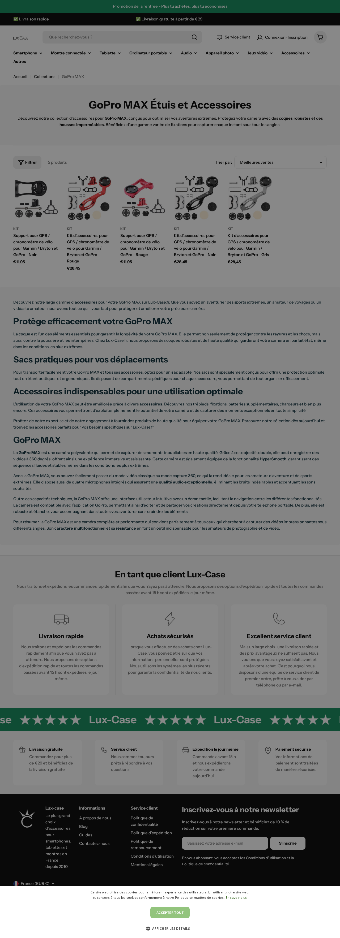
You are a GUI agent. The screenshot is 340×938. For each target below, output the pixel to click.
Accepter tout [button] (170, 912)
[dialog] (170, 912)
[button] (170, 928)
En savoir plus (236, 897)
